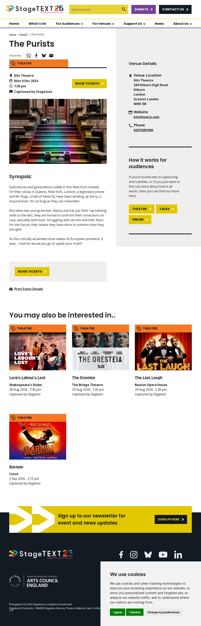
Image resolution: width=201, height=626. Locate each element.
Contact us (173, 9)
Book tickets (87, 83)
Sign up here (168, 519)
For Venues (101, 23)
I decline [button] (134, 612)
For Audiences (67, 23)
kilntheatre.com (146, 117)
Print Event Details (28, 289)
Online (138, 219)
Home (14, 23)
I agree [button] (117, 612)
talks (164, 209)
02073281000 (143, 130)
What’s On (37, 23)
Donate (141, 9)
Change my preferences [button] (163, 612)
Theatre (139, 209)
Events (24, 34)
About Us (180, 23)
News (159, 23)
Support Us (133, 23)
